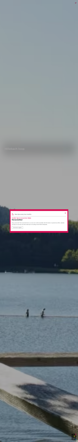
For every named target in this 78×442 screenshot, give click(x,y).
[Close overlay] (65, 213)
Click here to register (17, 227)
